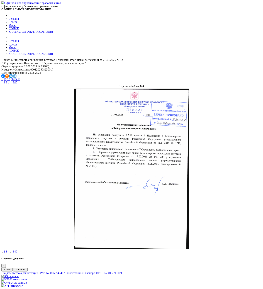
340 (15, 82)
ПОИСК (14, 28)
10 (5, 79)
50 (12, 79)
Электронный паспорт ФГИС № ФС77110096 (95, 273)
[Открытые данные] (14, 282)
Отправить (20, 269)
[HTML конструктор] (14, 279)
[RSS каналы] (10, 276)
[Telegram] (14, 76)
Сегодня (14, 18)
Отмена (7, 269)
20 (8, 79)
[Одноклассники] (7, 76)
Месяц (12, 25)
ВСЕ (17, 79)
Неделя (13, 21)
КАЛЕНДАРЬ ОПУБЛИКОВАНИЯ (31, 31)
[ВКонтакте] (3, 76)
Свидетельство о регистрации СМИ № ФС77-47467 (33, 273)
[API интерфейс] (12, 285)
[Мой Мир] (11, 76)
